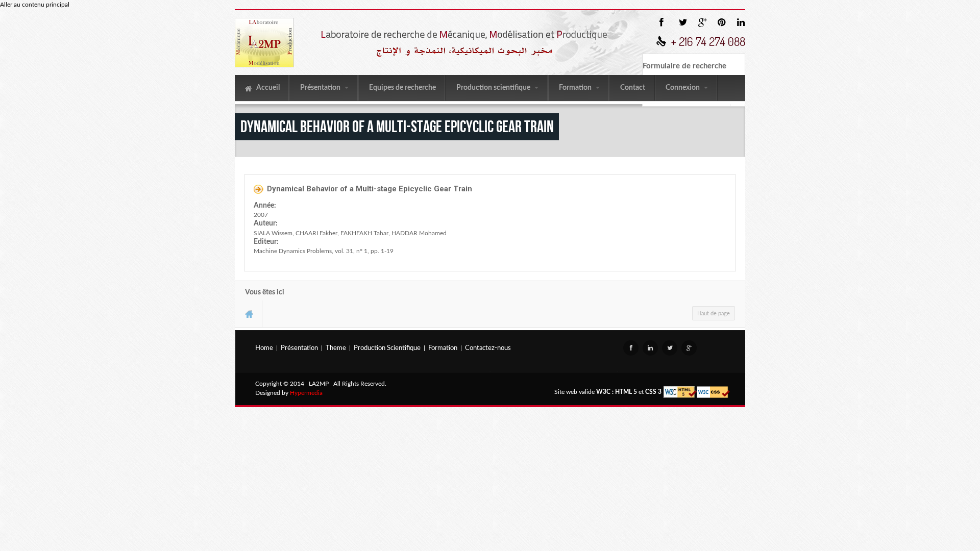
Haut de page (713, 313)
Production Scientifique (387, 348)
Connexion (683, 87)
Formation (576, 87)
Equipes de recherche (402, 87)
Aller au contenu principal (34, 5)
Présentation (321, 87)
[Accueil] (264, 42)
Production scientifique (494, 87)
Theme (336, 348)
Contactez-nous (488, 348)
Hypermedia (306, 393)
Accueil (267, 87)
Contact (632, 87)
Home (264, 348)
